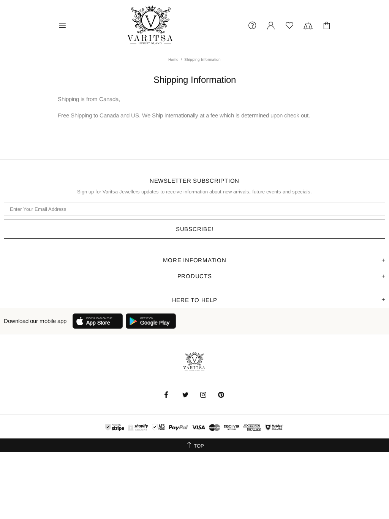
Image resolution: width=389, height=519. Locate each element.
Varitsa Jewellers (150, 25)
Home (173, 59)
